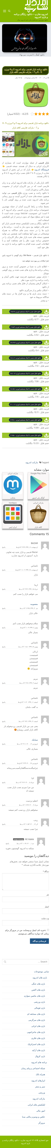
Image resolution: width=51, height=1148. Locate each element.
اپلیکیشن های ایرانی (36, 1104)
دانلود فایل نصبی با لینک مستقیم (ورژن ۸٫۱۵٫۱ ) (25, 389)
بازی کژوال (40, 1056)
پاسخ (3, 547)
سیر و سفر (40, 1086)
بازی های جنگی (38, 983)
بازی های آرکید (38, 1050)
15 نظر (17, 78)
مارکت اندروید (32, 462)
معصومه (34, 604)
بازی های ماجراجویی (36, 1032)
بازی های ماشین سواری (34, 995)
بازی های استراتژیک (36, 1044)
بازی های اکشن (38, 989)
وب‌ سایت (45, 918)
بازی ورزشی (39, 1002)
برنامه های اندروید (39, 1062)
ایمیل (47, 907)
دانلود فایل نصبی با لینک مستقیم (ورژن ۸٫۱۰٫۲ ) (25, 373)
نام (48, 895)
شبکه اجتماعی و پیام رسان (33, 1068)
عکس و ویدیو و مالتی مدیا (33, 1116)
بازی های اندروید (40, 977)
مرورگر (41, 1122)
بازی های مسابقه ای (36, 1014)
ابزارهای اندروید (38, 1080)
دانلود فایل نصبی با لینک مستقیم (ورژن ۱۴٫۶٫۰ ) (25, 420)
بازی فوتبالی (39, 1008)
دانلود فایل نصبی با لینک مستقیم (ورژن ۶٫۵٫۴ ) (26, 327)
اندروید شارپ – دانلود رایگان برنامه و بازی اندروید (31, 15)
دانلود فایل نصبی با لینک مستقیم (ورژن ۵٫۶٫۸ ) (26, 312)
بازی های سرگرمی (36, 1020)
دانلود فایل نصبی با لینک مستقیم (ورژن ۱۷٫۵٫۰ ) (25, 435)
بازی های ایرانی (38, 1026)
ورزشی (41, 1092)
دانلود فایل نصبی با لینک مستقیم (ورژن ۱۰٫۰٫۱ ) (25, 404)
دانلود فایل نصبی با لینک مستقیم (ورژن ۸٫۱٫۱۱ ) (25, 358)
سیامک (35, 739)
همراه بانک (40, 1074)
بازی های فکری (38, 1038)
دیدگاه (46, 871)
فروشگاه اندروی (42, 169)
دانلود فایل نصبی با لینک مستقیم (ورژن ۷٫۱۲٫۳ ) (25, 343)
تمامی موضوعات (30, 78)
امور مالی (40, 1110)
